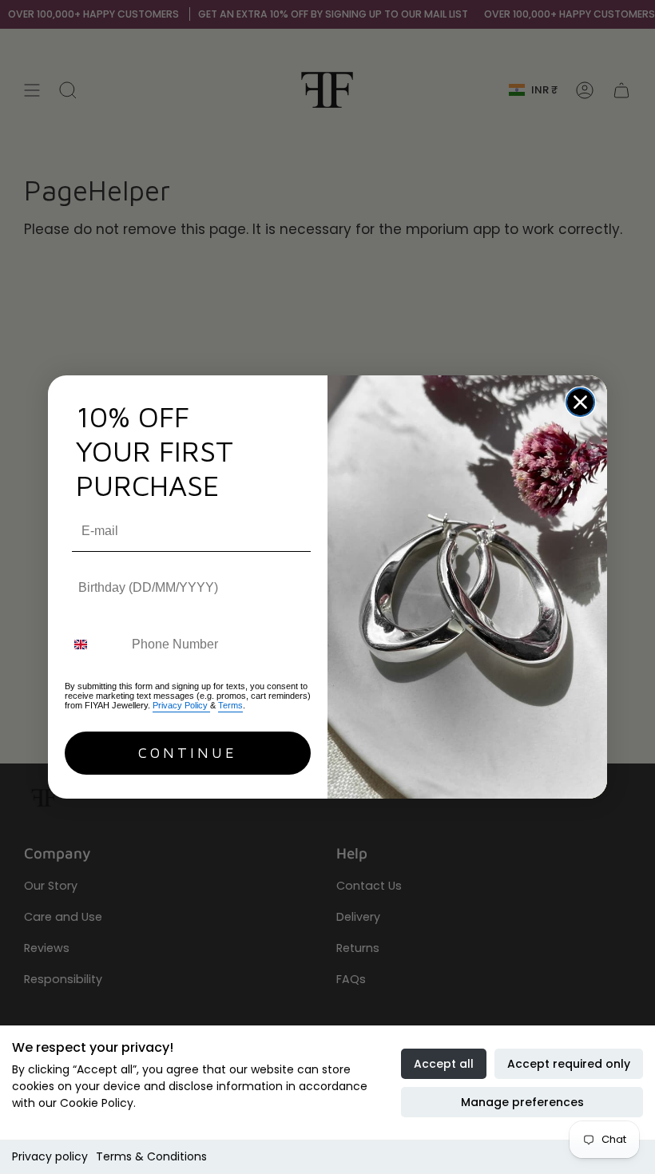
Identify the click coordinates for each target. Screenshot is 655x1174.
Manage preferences (522, 1102)
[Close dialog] (580, 402)
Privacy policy (50, 1156)
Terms (230, 705)
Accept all (444, 1064)
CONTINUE (187, 752)
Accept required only (568, 1064)
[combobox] (95, 644)
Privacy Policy (181, 705)
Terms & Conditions (151, 1156)
